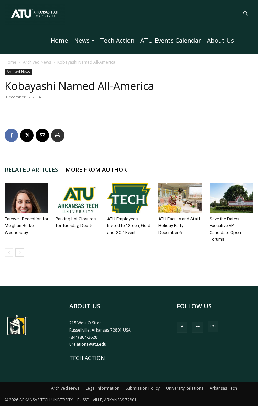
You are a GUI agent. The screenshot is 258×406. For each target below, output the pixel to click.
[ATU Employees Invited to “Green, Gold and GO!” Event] (129, 198)
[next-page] (19, 252)
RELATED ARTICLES (31, 169)
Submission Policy (143, 388)
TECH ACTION (87, 358)
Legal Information (102, 388)
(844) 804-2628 (83, 337)
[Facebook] (11, 135)
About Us (220, 40)
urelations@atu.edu (87, 344)
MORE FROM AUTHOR (96, 169)
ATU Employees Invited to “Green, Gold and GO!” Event (128, 225)
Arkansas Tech (223, 388)
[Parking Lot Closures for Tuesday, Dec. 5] (77, 198)
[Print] (57, 135)
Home (59, 40)
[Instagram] (213, 326)
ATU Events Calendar (170, 40)
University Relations (184, 388)
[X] (27, 135)
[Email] (42, 135)
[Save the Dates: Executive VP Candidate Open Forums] (231, 198)
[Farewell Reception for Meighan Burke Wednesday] (26, 198)
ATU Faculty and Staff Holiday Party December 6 (179, 225)
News (82, 40)
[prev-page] (9, 252)
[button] (245, 13)
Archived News (37, 62)
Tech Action (117, 40)
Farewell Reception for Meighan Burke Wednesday (26, 225)
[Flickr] (197, 327)
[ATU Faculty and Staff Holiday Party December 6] (180, 198)
